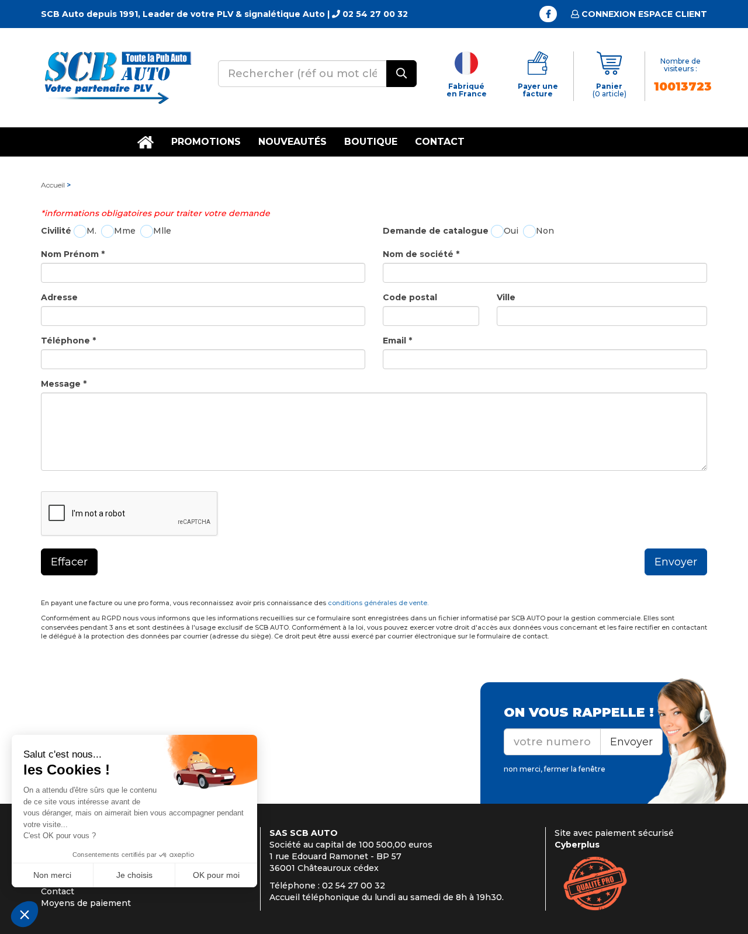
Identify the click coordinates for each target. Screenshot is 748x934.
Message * (63, 384)
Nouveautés (292, 141)
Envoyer (675, 561)
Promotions (206, 141)
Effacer (69, 561)
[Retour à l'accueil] (117, 77)
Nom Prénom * (73, 254)
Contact (440, 141)
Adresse (59, 297)
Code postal (410, 297)
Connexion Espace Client (643, 14)
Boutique (370, 141)
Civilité (56, 230)
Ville (506, 297)
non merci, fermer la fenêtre (554, 769)
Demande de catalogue (436, 230)
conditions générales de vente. (378, 603)
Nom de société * (421, 254)
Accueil (53, 184)
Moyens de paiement (86, 903)
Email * (397, 340)
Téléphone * (68, 340)
